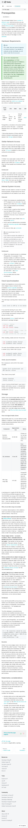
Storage (11, 137)
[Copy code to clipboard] (25, 305)
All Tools (4, 787)
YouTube (4, 766)
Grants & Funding (6, 820)
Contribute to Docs (7, 795)
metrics (12, 220)
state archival (7, 518)
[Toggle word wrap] (22, 305)
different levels (10, 25)
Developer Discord (6, 797)
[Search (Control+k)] (25, 2)
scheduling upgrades (13, 224)
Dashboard (4, 785)
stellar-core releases (17, 101)
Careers (4, 816)
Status (3, 783)
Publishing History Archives (11, 567)
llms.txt (4, 771)
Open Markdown (6, 16)
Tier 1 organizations (9, 60)
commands (18, 228)
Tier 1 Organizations (19, 74)
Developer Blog (6, 760)
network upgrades (12, 287)
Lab (3, 781)
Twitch (3, 768)
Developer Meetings (7, 799)
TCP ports (8, 150)
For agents (23, 825)
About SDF (4, 814)
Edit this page (6, 741)
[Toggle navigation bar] (3, 2)
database (4, 36)
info (24, 218)
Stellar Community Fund (8, 806)
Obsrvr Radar (5, 180)
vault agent (7, 701)
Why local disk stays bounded (18, 410)
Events (3, 818)
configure (4, 24)
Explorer (4, 778)
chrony (12, 318)
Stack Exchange (6, 804)
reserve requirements (12, 544)
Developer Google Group (8, 801)
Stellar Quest (5, 762)
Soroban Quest (6, 764)
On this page (6, 9)
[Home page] (3, 6)
